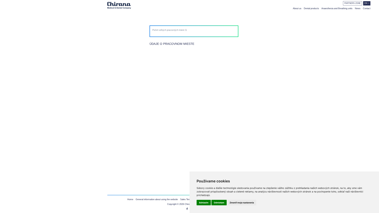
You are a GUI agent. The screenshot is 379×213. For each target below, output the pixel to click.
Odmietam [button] (219, 202)
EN (366, 3)
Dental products (311, 8)
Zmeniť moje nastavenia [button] (242, 202)
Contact (366, 8)
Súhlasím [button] (203, 202)
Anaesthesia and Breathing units (336, 8)
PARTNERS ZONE (352, 3)
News (357, 8)
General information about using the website (157, 199)
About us (297, 8)
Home (130, 199)
